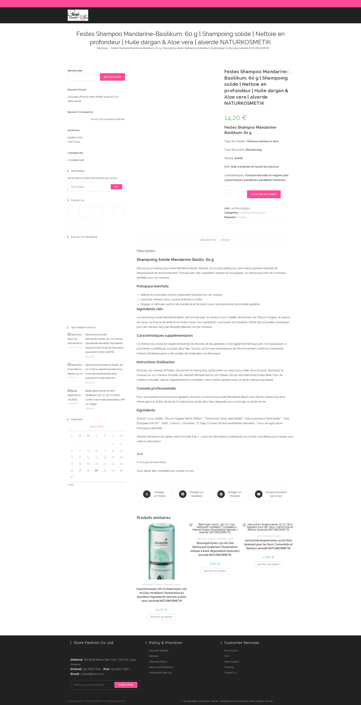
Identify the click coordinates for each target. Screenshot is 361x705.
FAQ (226, 656)
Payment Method (158, 650)
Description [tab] (208, 240)
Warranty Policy (158, 661)
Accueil (269, 701)
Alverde (242, 217)
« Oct (71, 484)
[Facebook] (262, 3)
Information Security (160, 672)
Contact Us (230, 672)
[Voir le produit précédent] (284, 71)
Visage (177, 584)
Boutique (204, 701)
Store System (231, 661)
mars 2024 (74, 141)
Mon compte (256, 701)
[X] (258, 3)
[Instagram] (275, 3)
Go (116, 186)
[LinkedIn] (279, 3)
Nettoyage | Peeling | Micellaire (158, 584)
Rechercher (75, 70)
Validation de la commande (233, 701)
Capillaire (245, 212)
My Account (231, 650)
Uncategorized (76, 160)
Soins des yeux (264, 536)
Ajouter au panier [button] (161, 616)
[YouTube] (288, 3)
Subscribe (125, 685)
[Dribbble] (270, 3)
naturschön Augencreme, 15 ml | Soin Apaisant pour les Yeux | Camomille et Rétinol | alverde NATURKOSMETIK (268, 544)
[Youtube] (85, 222)
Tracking (229, 667)
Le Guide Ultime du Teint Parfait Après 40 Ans (93, 96)
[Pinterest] (266, 3)
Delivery (154, 656)
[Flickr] (283, 3)
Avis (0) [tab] (225, 240)
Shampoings (258, 212)
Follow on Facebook (84, 237)
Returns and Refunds (161, 667)
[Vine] (73, 222)
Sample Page (190, 701)
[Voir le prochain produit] (290, 71)
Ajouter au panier (264, 194)
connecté (163, 470)
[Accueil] (93, 48)
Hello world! (74, 101)
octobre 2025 (75, 137)
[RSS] (291, 3)
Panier (214, 701)
